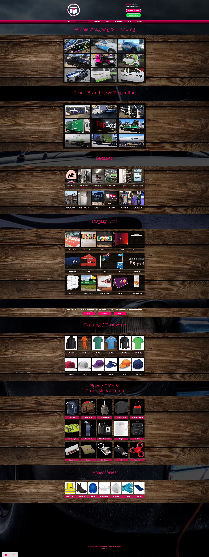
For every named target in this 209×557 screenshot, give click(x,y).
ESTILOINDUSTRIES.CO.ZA (135, 6)
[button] (77, 46)
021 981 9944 (136, 4)
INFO (127, 6)
